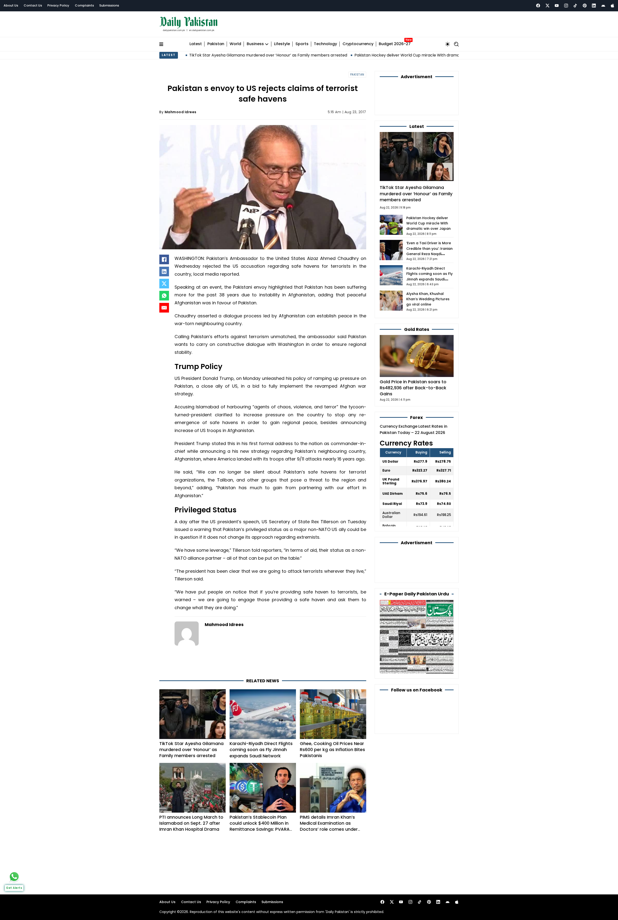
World (235, 44)
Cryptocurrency (358, 44)
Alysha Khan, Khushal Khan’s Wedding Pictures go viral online (427, 299)
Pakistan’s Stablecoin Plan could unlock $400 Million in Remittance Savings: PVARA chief (260, 826)
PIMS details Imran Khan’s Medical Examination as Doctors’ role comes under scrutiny (329, 826)
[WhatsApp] (164, 295)
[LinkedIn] (164, 271)
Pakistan (215, 44)
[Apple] (612, 5)
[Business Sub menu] (267, 44)
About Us (11, 5)
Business (255, 44)
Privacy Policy (58, 5)
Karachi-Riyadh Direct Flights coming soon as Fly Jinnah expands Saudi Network (261, 749)
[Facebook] (538, 5)
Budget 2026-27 (395, 44)
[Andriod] (603, 5)
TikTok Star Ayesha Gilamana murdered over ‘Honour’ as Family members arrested (217, 55)
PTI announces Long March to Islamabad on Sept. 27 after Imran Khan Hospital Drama (191, 823)
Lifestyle (282, 44)
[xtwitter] (547, 5)
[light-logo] (189, 24)
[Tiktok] (575, 5)
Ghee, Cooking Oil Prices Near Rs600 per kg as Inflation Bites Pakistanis (332, 749)
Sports (302, 44)
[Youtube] (557, 5)
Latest (196, 44)
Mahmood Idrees (181, 112)
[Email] (164, 308)
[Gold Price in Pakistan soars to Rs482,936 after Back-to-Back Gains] (417, 355)
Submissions (109, 5)
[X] (164, 283)
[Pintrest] (585, 5)
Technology (325, 44)
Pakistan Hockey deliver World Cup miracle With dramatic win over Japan (373, 55)
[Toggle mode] (447, 44)
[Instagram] (566, 5)
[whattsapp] (14, 877)
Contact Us (33, 5)
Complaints (84, 5)
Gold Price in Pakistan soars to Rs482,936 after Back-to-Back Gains (413, 388)
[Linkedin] (594, 5)
